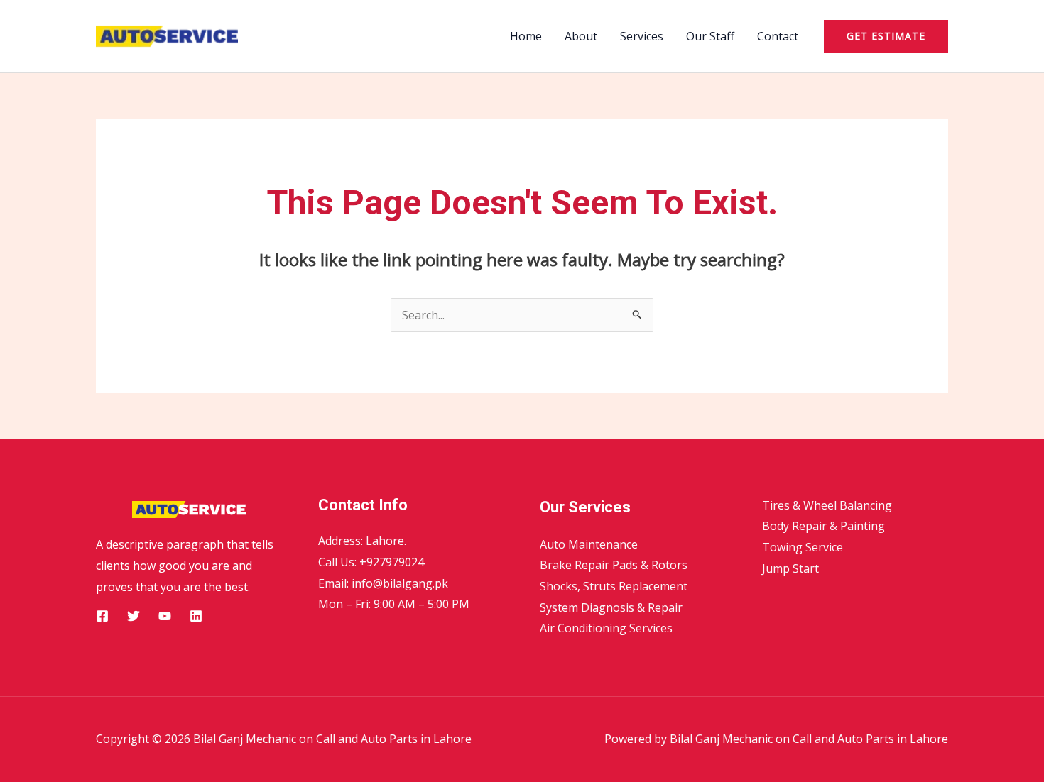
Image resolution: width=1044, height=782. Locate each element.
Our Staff (710, 36)
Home (526, 36)
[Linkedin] (196, 616)
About (581, 36)
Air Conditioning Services (606, 628)
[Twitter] (133, 616)
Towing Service (802, 547)
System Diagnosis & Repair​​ (611, 607)
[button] (886, 36)
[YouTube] (164, 616)
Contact (777, 36)
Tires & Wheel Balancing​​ (827, 505)
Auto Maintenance (589, 544)
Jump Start (790, 568)
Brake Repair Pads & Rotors (613, 565)
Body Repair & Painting (823, 526)
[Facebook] (102, 616)
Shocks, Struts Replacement (613, 586)
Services (641, 36)
